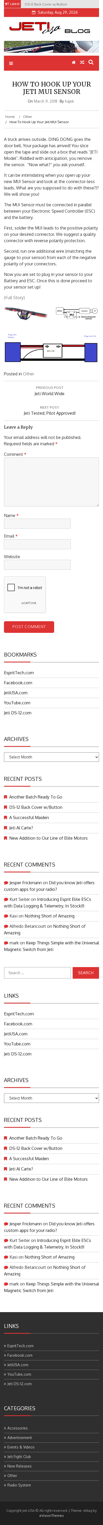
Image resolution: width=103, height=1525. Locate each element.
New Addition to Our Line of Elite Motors (48, 838)
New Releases (19, 1466)
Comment (15, 454)
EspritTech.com (19, 672)
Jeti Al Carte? (21, 827)
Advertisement (19, 1437)
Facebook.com (18, 682)
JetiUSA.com (15, 692)
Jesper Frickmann (26, 882)
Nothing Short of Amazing (49, 916)
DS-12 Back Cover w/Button (35, 807)
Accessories (17, 1428)
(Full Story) (14, 297)
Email (11, 536)
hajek (69, 101)
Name (11, 515)
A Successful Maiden (29, 817)
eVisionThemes (51, 1515)
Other (28, 373)
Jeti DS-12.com (17, 712)
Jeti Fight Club (19, 1456)
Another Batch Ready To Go (35, 797)
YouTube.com (17, 702)
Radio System (19, 1485)
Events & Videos (21, 1447)
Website (12, 556)
